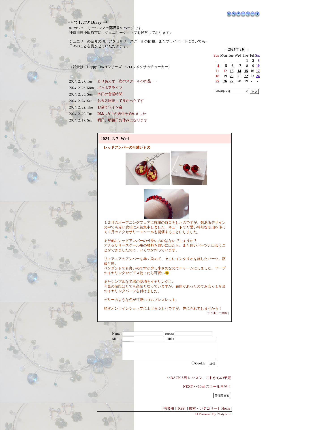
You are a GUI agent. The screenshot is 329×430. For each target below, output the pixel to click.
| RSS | (181, 408)
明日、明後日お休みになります (122, 120)
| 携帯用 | (169, 408)
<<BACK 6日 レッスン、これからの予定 (199, 378)
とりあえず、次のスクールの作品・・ (127, 81)
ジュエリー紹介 (217, 313)
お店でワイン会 (109, 107)
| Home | (226, 408)
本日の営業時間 (109, 94)
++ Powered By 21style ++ (213, 414)
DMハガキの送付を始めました (121, 113)
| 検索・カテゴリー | (203, 408)
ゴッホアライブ (109, 87)
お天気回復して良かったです (120, 100)
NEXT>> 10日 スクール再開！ (207, 386)
